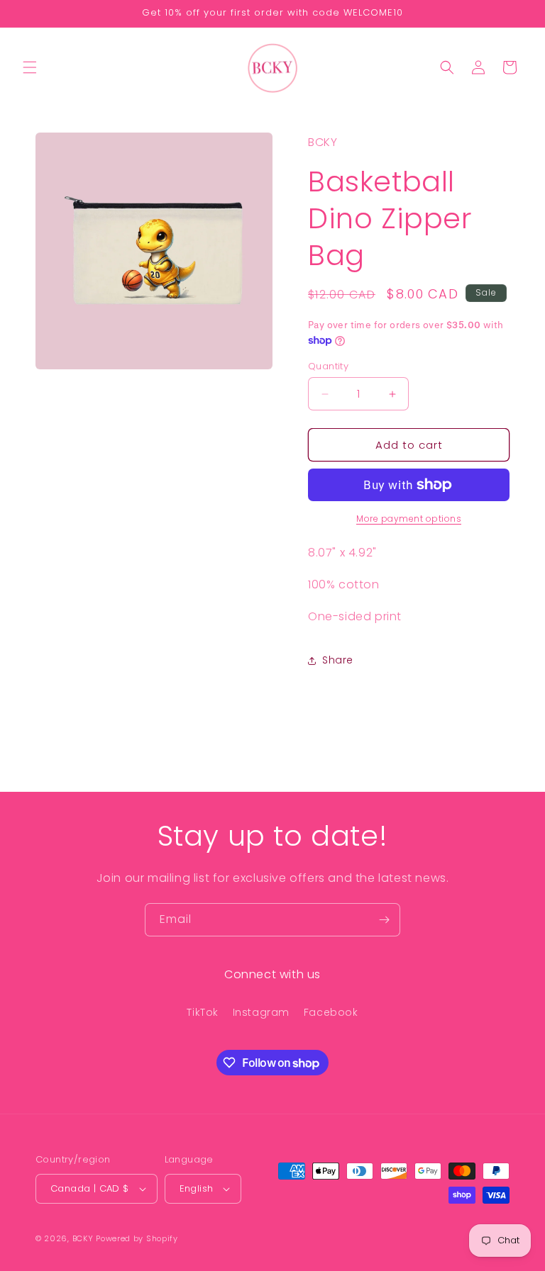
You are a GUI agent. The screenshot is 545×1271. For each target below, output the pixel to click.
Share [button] (337, 660)
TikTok (203, 1012)
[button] (29, 67)
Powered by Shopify (137, 1238)
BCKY (83, 1238)
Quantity (328, 366)
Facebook (331, 1012)
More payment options (408, 519)
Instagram (261, 1012)
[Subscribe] (384, 919)
